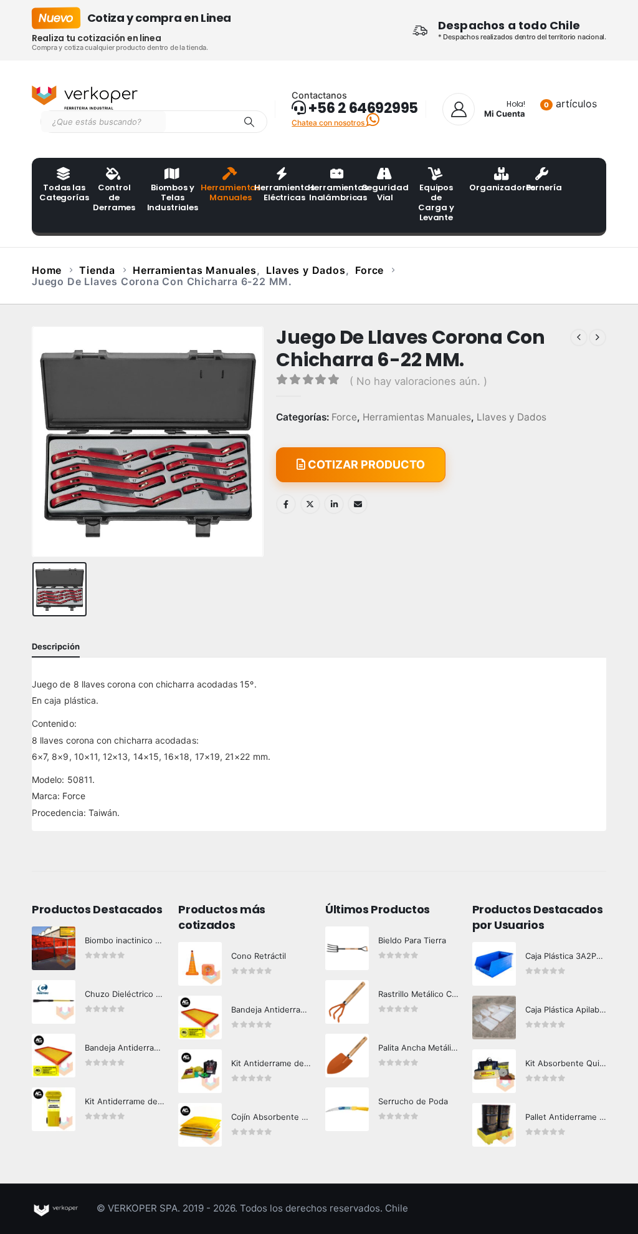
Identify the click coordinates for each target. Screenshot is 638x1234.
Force (344, 417)
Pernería (544, 187)
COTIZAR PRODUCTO (365, 464)
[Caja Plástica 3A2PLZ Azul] (494, 964)
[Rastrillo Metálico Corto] (347, 1002)
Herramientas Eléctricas (277, 192)
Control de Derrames (114, 197)
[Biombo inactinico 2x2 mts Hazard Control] (53, 948)
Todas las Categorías (62, 192)
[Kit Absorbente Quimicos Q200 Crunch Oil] (494, 1071)
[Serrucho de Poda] (347, 1109)
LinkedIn (334, 504)
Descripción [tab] (56, 646)
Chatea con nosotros (329, 122)
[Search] (249, 121)
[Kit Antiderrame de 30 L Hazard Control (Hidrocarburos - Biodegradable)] (200, 1071)
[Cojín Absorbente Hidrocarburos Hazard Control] (200, 1125)
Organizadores (492, 187)
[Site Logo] (85, 97)
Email (358, 504)
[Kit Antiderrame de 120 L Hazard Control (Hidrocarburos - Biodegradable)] (53, 1109)
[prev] (579, 337)
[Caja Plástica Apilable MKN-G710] (494, 1017)
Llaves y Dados (511, 417)
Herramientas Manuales (224, 192)
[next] (597, 337)
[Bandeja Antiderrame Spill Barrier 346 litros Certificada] (53, 1055)
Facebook (286, 504)
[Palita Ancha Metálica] (347, 1055)
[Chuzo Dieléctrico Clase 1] (53, 1002)
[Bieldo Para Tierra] (347, 948)
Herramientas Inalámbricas (331, 192)
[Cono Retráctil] (200, 964)
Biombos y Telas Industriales (170, 197)
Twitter (310, 504)
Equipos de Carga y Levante (436, 202)
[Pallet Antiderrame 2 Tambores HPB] (494, 1125)
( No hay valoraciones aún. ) (418, 381)
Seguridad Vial (385, 192)
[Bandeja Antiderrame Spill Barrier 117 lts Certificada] (200, 1017)
